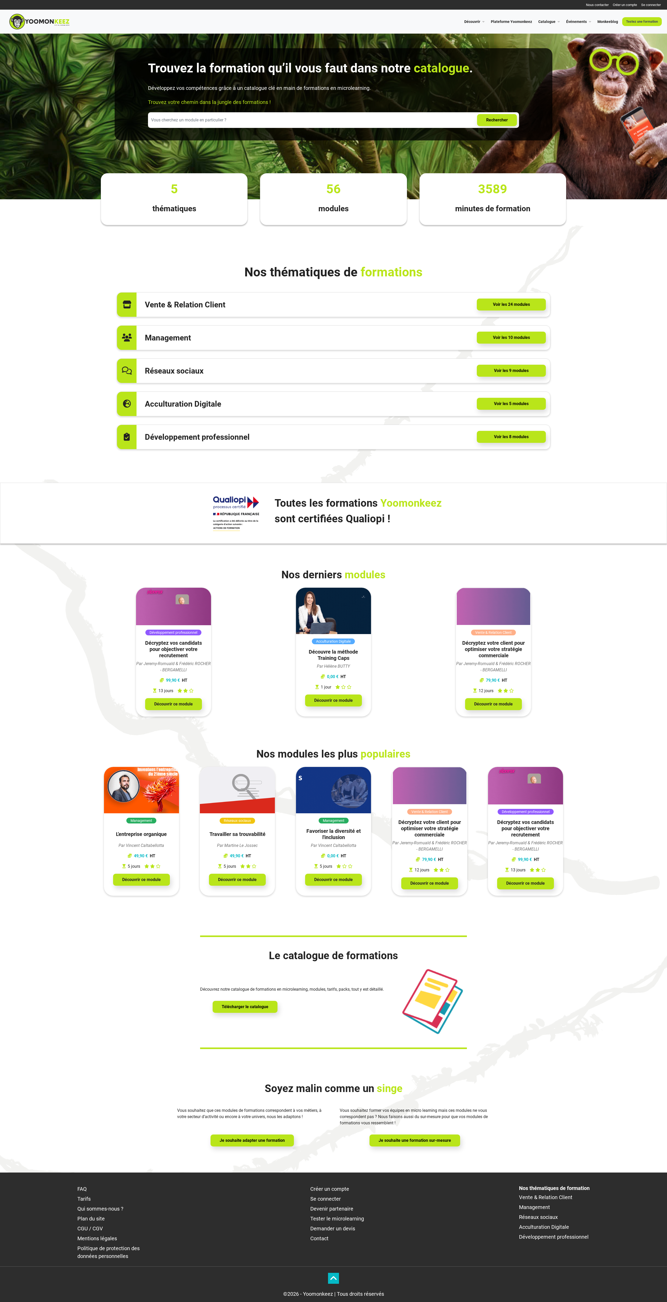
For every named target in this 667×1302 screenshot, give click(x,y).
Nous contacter (597, 5)
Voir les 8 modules (511, 436)
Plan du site (91, 1219)
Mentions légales (97, 1238)
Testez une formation (642, 21)
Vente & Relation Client (545, 1197)
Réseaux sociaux (538, 1217)
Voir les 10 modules (511, 337)
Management (534, 1207)
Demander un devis (332, 1228)
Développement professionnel (554, 1237)
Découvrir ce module (173, 704)
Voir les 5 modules (511, 403)
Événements (576, 22)
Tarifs (84, 1199)
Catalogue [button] (546, 22)
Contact (319, 1238)
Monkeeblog (607, 22)
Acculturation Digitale (544, 1227)
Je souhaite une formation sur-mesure (415, 1140)
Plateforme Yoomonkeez (511, 22)
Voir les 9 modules (511, 370)
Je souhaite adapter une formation (252, 1140)
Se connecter (651, 5)
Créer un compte (625, 5)
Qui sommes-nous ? (100, 1209)
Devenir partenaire (331, 1209)
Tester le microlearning (337, 1219)
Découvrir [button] (472, 22)
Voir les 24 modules (511, 304)
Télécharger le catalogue (245, 1006)
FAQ (82, 1189)
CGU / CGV (90, 1228)
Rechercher (497, 119)
